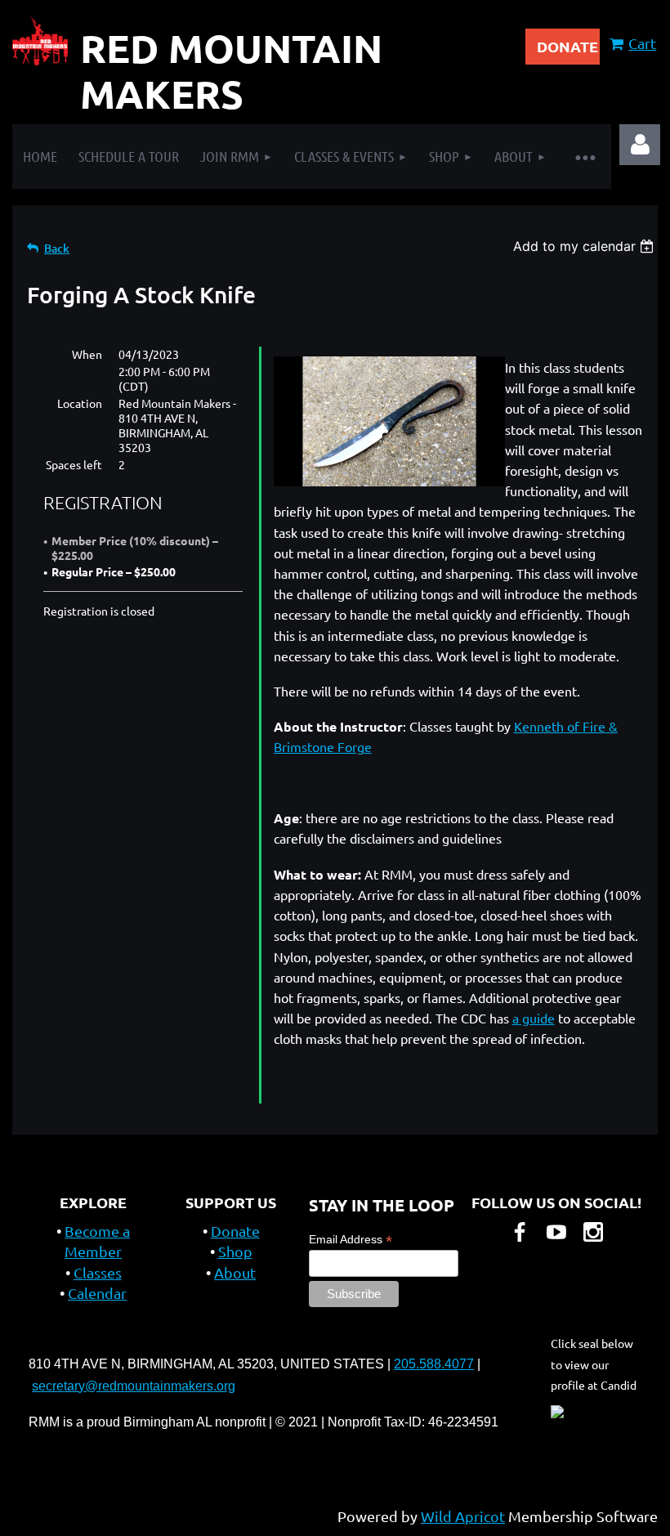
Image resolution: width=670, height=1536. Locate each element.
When (87, 354)
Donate (235, 1230)
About (235, 1272)
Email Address (350, 1239)
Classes (98, 1272)
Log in (639, 144)
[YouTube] (556, 1231)
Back (56, 248)
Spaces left (74, 464)
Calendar (97, 1292)
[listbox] (585, 246)
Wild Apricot (463, 1516)
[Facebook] (519, 1231)
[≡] (584, 156)
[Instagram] (593, 1231)
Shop (235, 1251)
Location (79, 403)
